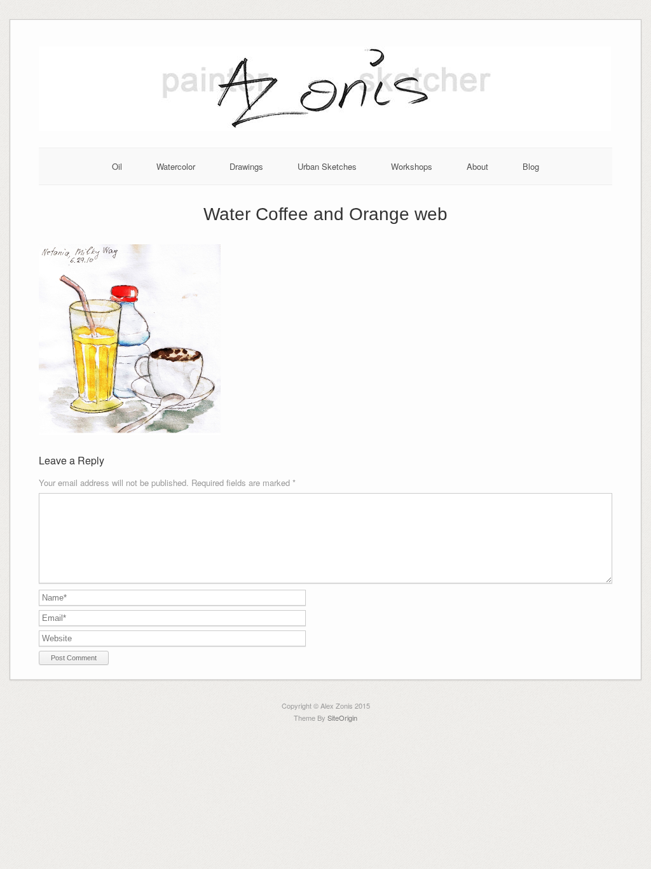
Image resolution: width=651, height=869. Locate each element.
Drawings (246, 166)
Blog (531, 166)
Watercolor (175, 166)
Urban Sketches (327, 166)
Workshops (411, 166)
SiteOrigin (342, 718)
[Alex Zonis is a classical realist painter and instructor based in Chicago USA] (325, 128)
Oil (117, 166)
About (477, 166)
